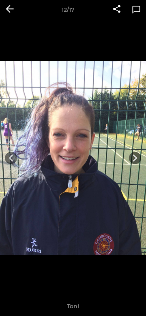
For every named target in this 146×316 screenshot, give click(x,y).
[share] (117, 9)
